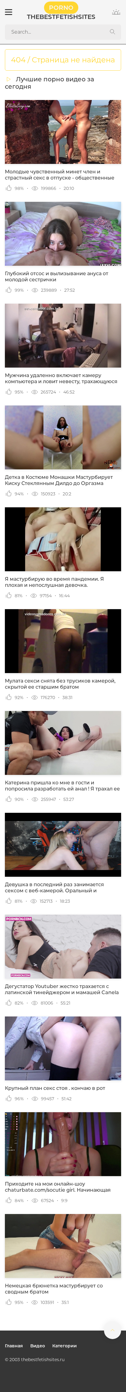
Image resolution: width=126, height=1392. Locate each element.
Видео (37, 1346)
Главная (14, 1346)
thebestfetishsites (61, 12)
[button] (8, 12)
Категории (64, 1346)
